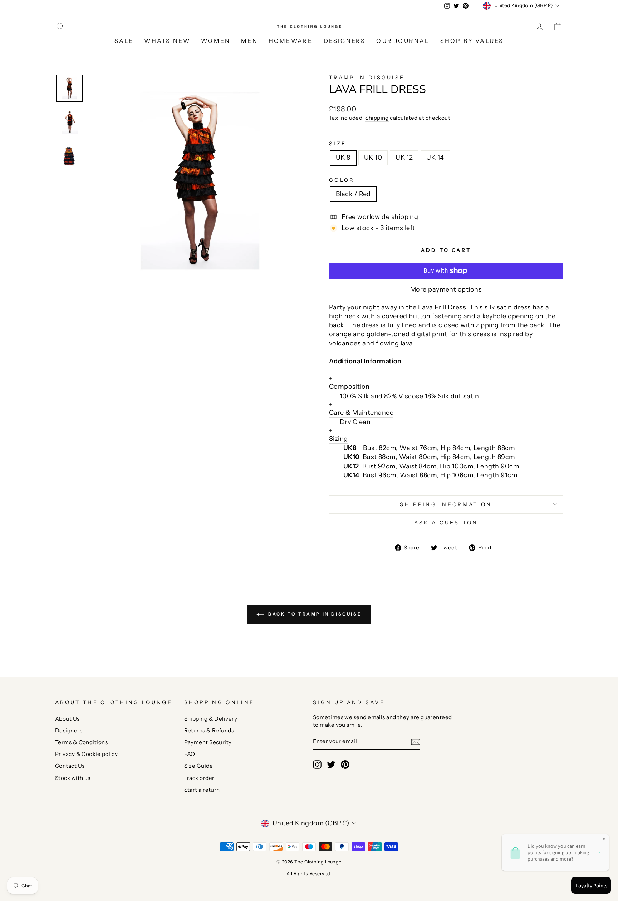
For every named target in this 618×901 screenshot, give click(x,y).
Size (337, 143)
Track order (199, 778)
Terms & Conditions (81, 742)
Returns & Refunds (209, 730)
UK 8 (343, 157)
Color (341, 180)
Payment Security (208, 742)
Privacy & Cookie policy (86, 754)
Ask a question (446, 522)
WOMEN (215, 40)
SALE (124, 40)
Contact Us (70, 765)
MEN (249, 40)
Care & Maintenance (361, 409)
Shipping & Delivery (210, 718)
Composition (349, 382)
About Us (67, 718)
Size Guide (198, 765)
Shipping (377, 117)
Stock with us (72, 778)
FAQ (189, 754)
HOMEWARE (291, 40)
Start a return (202, 789)
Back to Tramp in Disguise (314, 614)
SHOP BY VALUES (472, 40)
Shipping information (446, 504)
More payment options (446, 289)
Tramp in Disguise (366, 77)
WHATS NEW (167, 40)
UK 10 (373, 157)
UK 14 (435, 157)
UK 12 (404, 157)
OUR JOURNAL (402, 40)
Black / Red (353, 194)
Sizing (338, 435)
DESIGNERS (345, 40)
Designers (68, 730)
